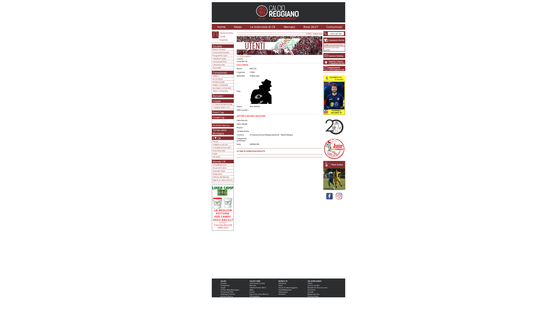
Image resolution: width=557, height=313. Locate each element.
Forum (215, 141)
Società (217, 46)
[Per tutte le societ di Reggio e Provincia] (223, 230)
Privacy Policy (313, 296)
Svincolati (217, 67)
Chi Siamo (311, 290)
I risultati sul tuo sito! (222, 147)
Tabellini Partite (219, 58)
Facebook (282, 283)
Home (221, 27)
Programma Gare (220, 55)
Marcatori (218, 96)
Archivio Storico (221, 125)
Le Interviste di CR (262, 27)
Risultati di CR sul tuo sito (317, 287)
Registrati (224, 40)
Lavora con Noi (313, 285)
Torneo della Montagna (219, 132)
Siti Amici (216, 156)
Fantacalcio (217, 174)
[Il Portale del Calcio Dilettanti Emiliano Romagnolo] (278, 21)
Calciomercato (219, 64)
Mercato (289, 27)
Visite (215, 153)
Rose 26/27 (310, 27)
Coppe (217, 101)
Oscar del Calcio (219, 167)
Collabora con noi (220, 144)
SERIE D (216, 76)
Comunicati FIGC (220, 61)
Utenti (310, 283)
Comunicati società (257, 283)
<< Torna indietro (244, 56)
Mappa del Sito (313, 294)
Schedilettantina (220, 164)
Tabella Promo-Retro (257, 287)
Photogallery (254, 296)
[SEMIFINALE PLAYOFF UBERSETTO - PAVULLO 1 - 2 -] (334, 189)
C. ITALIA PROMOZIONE (222, 104)
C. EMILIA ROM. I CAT (221, 107)
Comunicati (334, 27)
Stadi (280, 285)
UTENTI (308, 33)
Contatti (311, 292)
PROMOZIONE (219, 82)
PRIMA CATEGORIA (220, 85)
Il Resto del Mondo (221, 177)
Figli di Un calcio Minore (258, 294)
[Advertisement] (223, 254)
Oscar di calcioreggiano (288, 287)
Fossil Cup (218, 112)
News (238, 27)
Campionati (220, 72)
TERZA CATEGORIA (220, 91)
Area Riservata (219, 150)
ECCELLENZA (218, 79)
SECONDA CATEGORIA (222, 88)
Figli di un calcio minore (223, 180)
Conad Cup (218, 117)
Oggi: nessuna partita (333, 44)
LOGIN (222, 36)
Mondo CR (219, 161)
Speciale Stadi (219, 171)
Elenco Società (219, 49)
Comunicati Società (221, 52)
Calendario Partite (227, 294)
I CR (217, 138)
